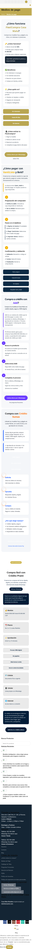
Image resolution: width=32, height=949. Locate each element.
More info (3, 947)
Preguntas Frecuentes (7, 867)
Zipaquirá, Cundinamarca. (8, 817)
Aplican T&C (16, 158)
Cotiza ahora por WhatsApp (16, 154)
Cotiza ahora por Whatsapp (16, 398)
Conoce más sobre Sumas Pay (16, 546)
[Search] (26, 2)
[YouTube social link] (15, 1)
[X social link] (9, 1)
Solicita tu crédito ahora (16, 541)
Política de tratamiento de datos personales (13, 879)
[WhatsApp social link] (18, 1)
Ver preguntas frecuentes (16, 402)
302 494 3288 (11, 831)
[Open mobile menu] (2, 6)
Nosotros (3, 846)
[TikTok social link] (22, 1)
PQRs (3, 873)
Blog (2, 853)
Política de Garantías (7, 876)
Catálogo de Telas (6, 864)
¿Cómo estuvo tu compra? (8, 858)
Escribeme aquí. (13, 833)
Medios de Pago (5, 861)
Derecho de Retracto (7, 870)
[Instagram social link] (12, 1)
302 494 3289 (11, 840)
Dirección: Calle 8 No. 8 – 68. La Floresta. (13, 814)
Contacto (3, 849)
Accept (9, 947)
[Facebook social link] (6, 1)
